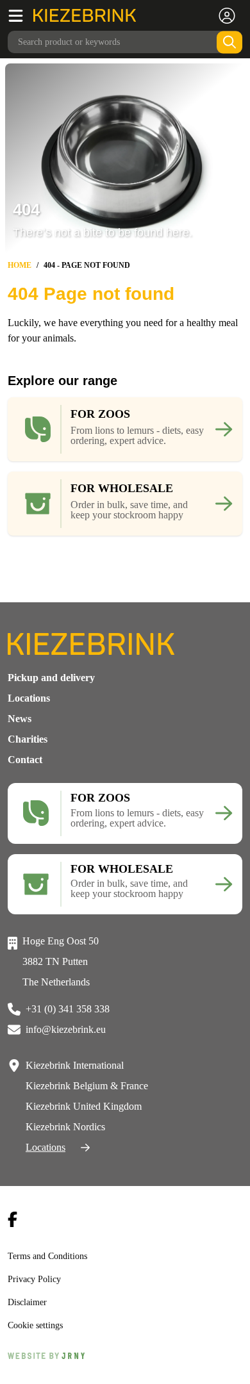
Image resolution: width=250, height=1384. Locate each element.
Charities (27, 739)
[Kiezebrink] (84, 15)
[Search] (229, 42)
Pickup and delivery (51, 677)
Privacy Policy (35, 1279)
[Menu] (20, 15)
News (19, 718)
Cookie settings (39, 1325)
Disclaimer (28, 1302)
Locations (29, 698)
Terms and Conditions (51, 1256)
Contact (25, 759)
